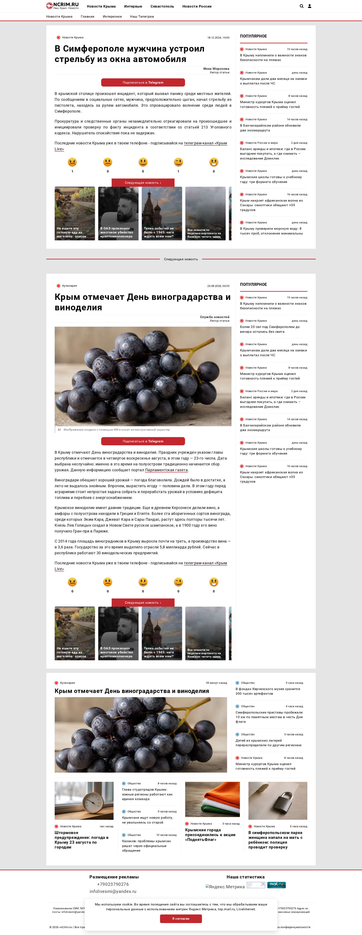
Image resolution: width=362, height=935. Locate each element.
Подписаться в (143, 82)
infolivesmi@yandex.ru (113, 891)
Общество (248, 682)
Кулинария (69, 285)
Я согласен (181, 919)
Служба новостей (214, 317)
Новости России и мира (262, 142)
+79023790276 (113, 884)
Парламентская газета (166, 470)
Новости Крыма (72, 37)
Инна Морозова (216, 69)
